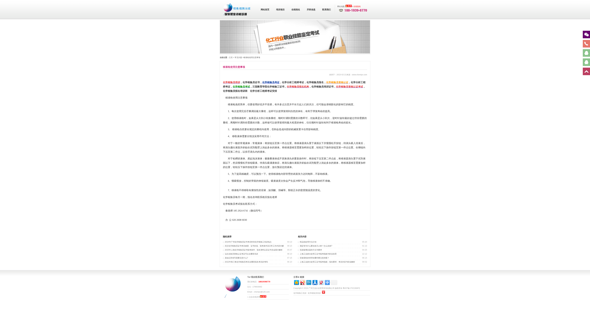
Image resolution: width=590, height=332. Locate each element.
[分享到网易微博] (321, 282)
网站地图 (341, 6)
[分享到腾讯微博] (308, 282)
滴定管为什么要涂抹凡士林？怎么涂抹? (316, 246)
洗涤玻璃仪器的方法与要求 (311, 250)
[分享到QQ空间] (296, 282)
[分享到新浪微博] (302, 282)
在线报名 (295, 9)
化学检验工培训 (299, 293)
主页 (231, 57)
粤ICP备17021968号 (351, 288)
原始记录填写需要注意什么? (236, 258)
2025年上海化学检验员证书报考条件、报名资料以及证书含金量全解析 (254, 250)
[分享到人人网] (315, 282)
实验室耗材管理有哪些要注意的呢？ (314, 258)
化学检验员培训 (314, 293)
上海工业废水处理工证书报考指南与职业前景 (318, 254)
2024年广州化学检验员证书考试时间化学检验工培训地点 (248, 242)
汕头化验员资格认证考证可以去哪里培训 (241, 254)
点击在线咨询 (254, 297)
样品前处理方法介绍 (308, 242)
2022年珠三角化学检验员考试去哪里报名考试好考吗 (246, 262)
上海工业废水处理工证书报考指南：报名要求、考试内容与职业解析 (327, 262)
